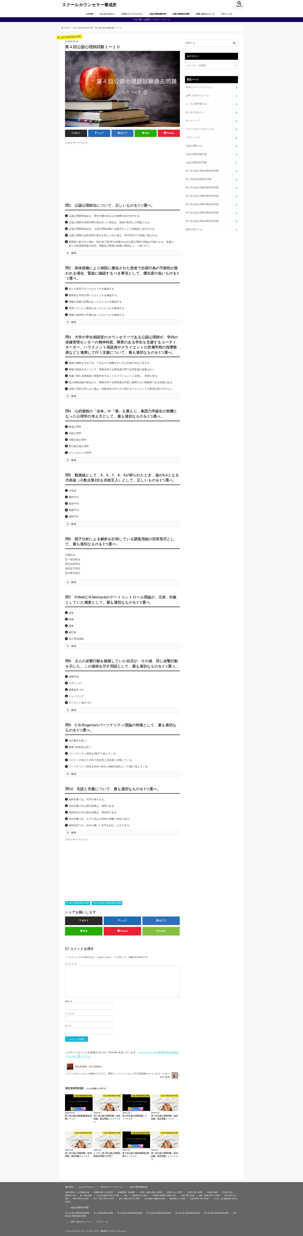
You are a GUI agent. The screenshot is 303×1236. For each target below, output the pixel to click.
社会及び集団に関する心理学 (108, 1195)
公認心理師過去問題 (180, 14)
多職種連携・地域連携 (126, 1192)
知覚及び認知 (212, 1192)
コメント (71, 963)
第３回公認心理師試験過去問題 (202, 196)
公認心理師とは (194, 146)
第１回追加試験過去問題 (199, 179)
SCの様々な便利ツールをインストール (152, 19)
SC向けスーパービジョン (132, 14)
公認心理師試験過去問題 (78, 903)
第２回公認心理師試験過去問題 (202, 187)
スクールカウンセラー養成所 (89, 4)
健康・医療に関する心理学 (209, 1195)
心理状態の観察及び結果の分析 (164, 1195)
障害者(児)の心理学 (139, 1195)
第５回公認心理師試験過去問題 (202, 212)
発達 (125, 1195)
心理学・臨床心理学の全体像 (151, 1192)
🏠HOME (90, 14)
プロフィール (226, 14)
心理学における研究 (174, 1192)
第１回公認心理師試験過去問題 (202, 170)
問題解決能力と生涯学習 (103, 1192)
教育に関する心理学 (81, 1198)
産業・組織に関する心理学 (129, 1198)
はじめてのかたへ (107, 14)
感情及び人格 (70, 1195)
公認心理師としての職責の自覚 (77, 1192)
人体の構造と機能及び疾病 (154, 1198)
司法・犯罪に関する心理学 (103, 1198)
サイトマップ (193, 120)
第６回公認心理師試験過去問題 (202, 221)
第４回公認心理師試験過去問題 (108, 903)
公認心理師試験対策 (157, 14)
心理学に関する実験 (194, 1192)
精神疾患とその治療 (177, 1198)
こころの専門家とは (196, 104)
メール (69, 1013)
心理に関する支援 (187, 1195)
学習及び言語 (227, 1192)
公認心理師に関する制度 (199, 1198)
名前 (68, 1001)
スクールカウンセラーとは (200, 129)
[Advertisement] (122, 171)
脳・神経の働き (86, 1195)
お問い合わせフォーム (205, 14)
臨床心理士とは (194, 229)
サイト (68, 1025)
